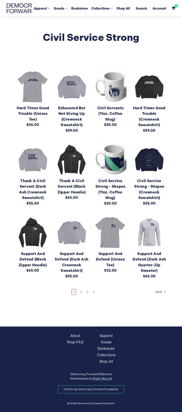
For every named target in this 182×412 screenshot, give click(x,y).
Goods (59, 8)
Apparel (40, 8)
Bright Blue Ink (102, 378)
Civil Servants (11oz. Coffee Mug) (110, 113)
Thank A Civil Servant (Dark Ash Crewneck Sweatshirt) (32, 189)
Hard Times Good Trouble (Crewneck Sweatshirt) (149, 116)
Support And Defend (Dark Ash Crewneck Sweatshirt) (71, 262)
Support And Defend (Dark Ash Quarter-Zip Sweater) (149, 262)
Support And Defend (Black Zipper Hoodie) (33, 259)
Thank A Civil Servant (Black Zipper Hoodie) (71, 186)
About (75, 336)
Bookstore (79, 8)
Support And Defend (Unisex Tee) (110, 259)
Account (159, 8)
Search (141, 8)
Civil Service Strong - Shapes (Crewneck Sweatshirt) (149, 189)
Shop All (123, 8)
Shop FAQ (75, 342)
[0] (173, 8)
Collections (100, 8)
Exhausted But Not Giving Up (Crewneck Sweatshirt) (71, 116)
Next (159, 292)
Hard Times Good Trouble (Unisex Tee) (33, 113)
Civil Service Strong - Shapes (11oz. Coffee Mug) (110, 189)
